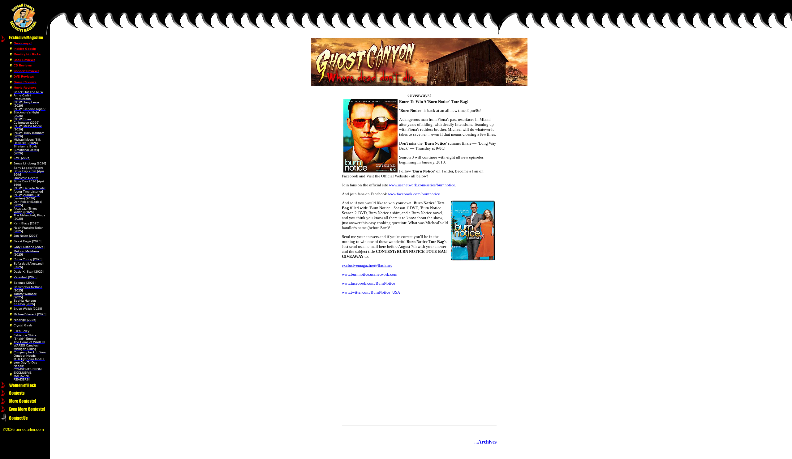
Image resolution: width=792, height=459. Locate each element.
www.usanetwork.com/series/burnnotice (422, 185)
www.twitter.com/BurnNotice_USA (371, 292)
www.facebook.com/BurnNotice (368, 283)
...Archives (485, 441)
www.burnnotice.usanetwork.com (369, 274)
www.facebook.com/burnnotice (414, 194)
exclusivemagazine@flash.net (367, 265)
